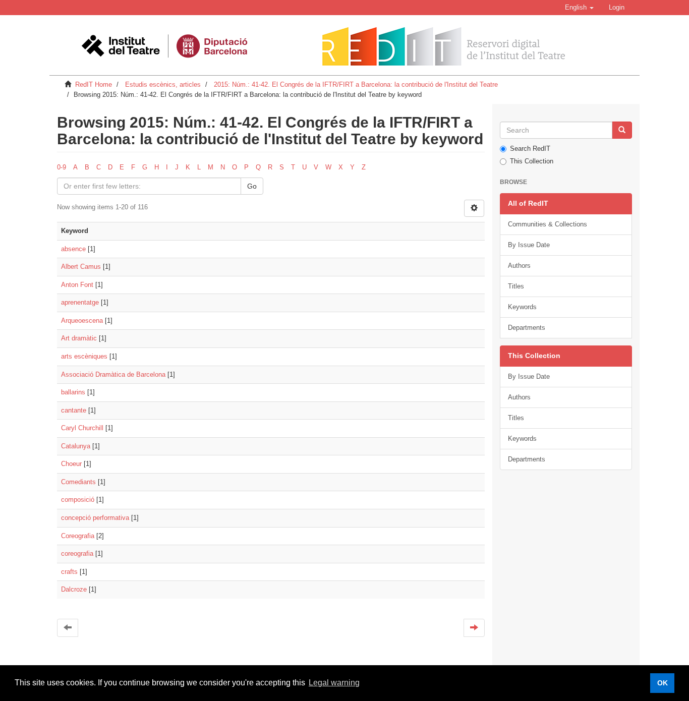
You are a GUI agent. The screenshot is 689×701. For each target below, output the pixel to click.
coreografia (77, 553)
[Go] (622, 130)
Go (252, 186)
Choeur (71, 464)
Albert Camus (81, 266)
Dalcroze (74, 589)
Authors (519, 265)
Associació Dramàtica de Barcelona (113, 374)
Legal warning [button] (334, 682)
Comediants (78, 482)
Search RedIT (530, 148)
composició (77, 499)
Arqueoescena (82, 320)
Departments (526, 327)
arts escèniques (84, 356)
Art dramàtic (79, 338)
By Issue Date (529, 245)
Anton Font (77, 284)
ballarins (73, 392)
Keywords (522, 307)
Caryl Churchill (82, 428)
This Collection (531, 161)
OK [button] (662, 683)
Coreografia (77, 536)
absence (73, 249)
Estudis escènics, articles (163, 84)
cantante (73, 410)
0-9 (61, 167)
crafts (69, 571)
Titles (516, 286)
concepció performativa (95, 517)
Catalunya (75, 446)
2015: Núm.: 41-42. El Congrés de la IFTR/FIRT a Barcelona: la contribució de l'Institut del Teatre (356, 84)
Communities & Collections (547, 224)
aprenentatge (80, 302)
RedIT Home (93, 84)
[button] (579, 7)
